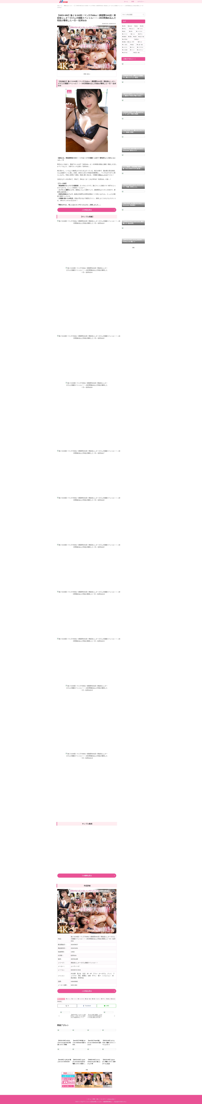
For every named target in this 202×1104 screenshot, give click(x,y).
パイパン (75, 998)
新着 (94, 1099)
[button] (143, 15)
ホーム (89, 1099)
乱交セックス (62, 998)
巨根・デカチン (96, 998)
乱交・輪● (88, 998)
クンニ (69, 998)
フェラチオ (81, 998)
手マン (103, 998)
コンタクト (103, 1099)
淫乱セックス (102, 175)
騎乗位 (60, 1001)
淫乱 (109, 998)
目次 (85, 74)
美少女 (113, 998)
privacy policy (111, 1099)
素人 (98, 1099)
